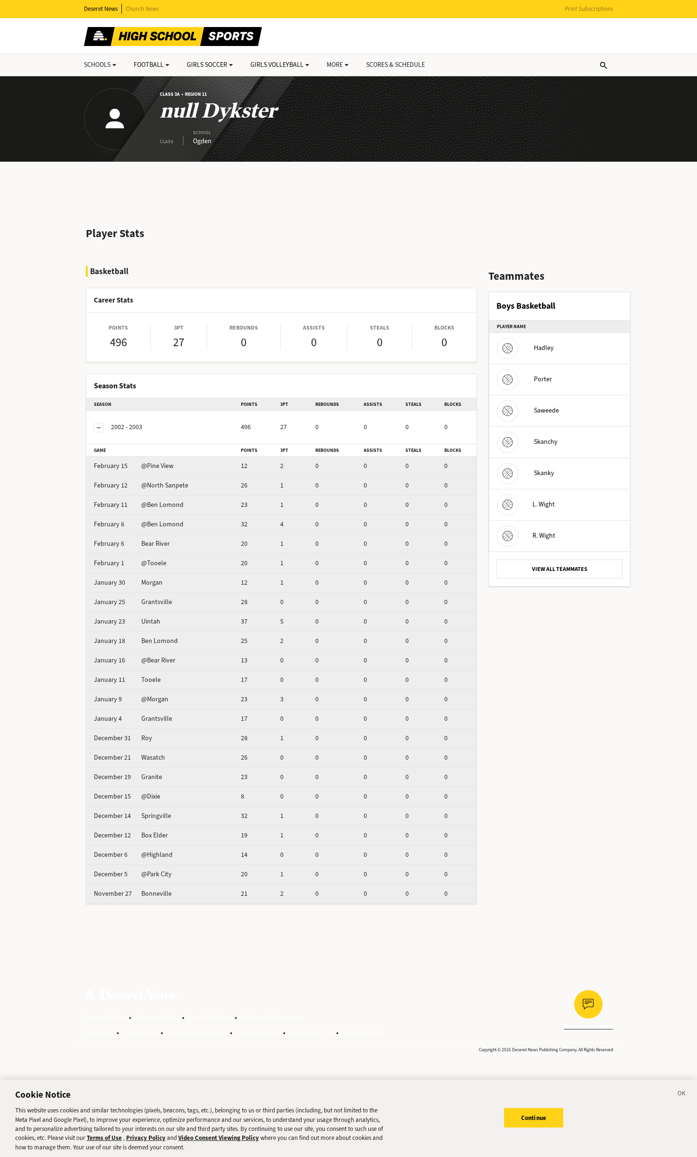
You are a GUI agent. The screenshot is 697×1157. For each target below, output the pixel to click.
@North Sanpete (141, 485)
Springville (132, 815)
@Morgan (131, 699)
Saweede (546, 410)
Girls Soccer (207, 64)
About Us (98, 1033)
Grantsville (133, 601)
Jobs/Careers (257, 1033)
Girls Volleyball (276, 64)
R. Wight (543, 535)
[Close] (681, 1094)
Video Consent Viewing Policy (218, 1138)
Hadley (544, 347)
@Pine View (134, 465)
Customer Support (196, 1033)
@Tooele (130, 563)
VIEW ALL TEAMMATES (559, 569)
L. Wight (543, 504)
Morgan (128, 582)
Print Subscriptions (589, 9)
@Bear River (134, 660)
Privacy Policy (156, 1017)
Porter (543, 379)
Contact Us (140, 1033)
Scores (395, 64)
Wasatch (129, 757)
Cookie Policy (209, 1017)
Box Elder (131, 835)
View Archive (362, 1033)
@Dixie (127, 796)
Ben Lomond (136, 640)
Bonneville (133, 893)
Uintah (127, 621)
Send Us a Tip (310, 1033)
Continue (533, 1117)
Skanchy (546, 441)
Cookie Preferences (272, 1017)
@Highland (133, 854)
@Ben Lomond (138, 504)
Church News (142, 9)
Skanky (544, 472)
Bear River (132, 543)
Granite (128, 776)
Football (149, 64)
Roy (123, 738)
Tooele (127, 679)
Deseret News (101, 9)
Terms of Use (104, 1017)
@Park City (133, 874)
